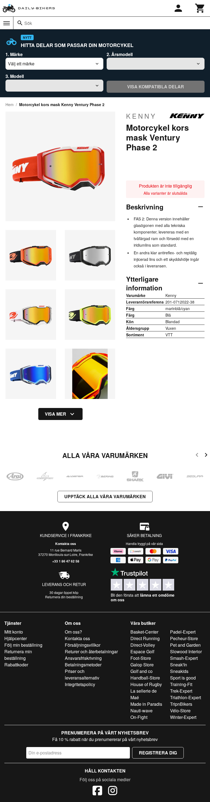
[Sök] (20, 23)
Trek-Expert (181, 691)
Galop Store (142, 664)
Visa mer (55, 414)
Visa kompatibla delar (155, 86)
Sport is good (183, 678)
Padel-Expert (183, 632)
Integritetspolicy (80, 684)
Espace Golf (142, 651)
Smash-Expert (184, 658)
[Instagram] (112, 791)
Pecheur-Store (184, 638)
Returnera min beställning (18, 654)
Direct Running (145, 638)
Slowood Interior (186, 651)
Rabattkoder (16, 664)
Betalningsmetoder (83, 664)
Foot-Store (140, 658)
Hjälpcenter (15, 638)
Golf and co (141, 671)
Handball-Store (145, 678)
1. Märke (14, 54)
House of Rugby (146, 684)
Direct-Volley (142, 645)
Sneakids (179, 671)
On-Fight (138, 717)
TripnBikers (181, 704)
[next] (206, 455)
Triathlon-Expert (185, 697)
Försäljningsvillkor (82, 645)
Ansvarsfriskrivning (83, 658)
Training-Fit (181, 684)
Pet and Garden (185, 645)
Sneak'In (178, 664)
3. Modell (14, 76)
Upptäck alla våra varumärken (105, 496)
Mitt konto (13, 632)
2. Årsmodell (120, 54)
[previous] (197, 455)
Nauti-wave (141, 710)
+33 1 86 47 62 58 (65, 561)
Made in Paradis (146, 704)
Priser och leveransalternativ (82, 674)
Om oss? (73, 632)
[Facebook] (97, 791)
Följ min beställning (23, 645)
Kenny (141, 116)
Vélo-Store (180, 710)
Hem (9, 104)
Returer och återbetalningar (91, 651)
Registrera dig (158, 752)
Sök (28, 23)
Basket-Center (144, 632)
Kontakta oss (65, 543)
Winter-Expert (183, 717)
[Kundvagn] (200, 8)
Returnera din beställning (64, 596)
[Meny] (6, 23)
